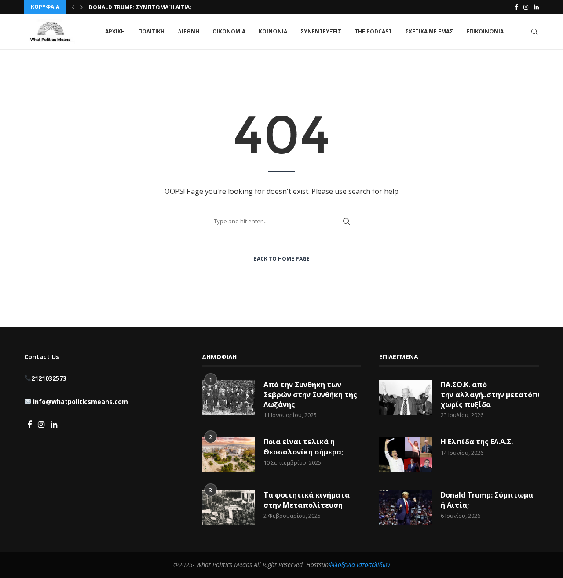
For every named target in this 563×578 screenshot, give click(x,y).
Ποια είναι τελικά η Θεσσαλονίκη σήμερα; (303, 446)
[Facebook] (516, 7)
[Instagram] (525, 7)
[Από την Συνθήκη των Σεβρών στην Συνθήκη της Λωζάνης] (228, 397)
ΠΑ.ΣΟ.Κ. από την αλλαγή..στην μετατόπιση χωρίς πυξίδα (490, 394)
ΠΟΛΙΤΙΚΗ (151, 31)
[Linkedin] (536, 7)
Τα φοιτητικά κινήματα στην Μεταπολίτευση (306, 499)
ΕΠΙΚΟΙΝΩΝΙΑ (485, 31)
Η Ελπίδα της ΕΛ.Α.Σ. (477, 442)
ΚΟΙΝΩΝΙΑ (273, 31)
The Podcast (373, 31)
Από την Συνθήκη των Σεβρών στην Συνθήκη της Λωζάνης (310, 394)
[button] (73, 7)
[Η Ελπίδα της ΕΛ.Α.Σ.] (405, 454)
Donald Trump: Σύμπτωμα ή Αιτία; (140, 7)
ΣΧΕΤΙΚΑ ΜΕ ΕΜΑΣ (429, 31)
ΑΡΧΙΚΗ (115, 31)
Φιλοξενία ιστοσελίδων (359, 564)
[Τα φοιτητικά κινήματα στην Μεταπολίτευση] (228, 507)
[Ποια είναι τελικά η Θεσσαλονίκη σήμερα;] (228, 454)
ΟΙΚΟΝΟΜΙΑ (228, 31)
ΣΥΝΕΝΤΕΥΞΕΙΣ (320, 31)
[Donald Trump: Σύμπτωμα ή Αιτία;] (405, 507)
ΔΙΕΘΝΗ (188, 31)
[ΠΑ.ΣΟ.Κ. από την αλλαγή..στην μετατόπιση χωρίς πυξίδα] (405, 397)
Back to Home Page (281, 258)
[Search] (534, 31)
